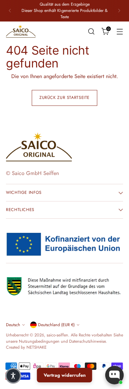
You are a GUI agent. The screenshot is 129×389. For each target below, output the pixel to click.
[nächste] (119, 11)
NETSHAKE (36, 347)
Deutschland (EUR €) (56, 325)
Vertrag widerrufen (65, 375)
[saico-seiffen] (21, 31)
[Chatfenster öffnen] (114, 375)
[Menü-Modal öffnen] (119, 31)
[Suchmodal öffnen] (91, 31)
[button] (13, 376)
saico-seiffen (57, 335)
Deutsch (13, 325)
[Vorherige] (10, 11)
